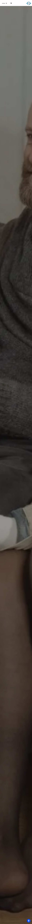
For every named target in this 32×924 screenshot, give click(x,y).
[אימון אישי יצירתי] (28, 3)
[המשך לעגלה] (11, 3)
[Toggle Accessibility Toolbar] (29, 921)
